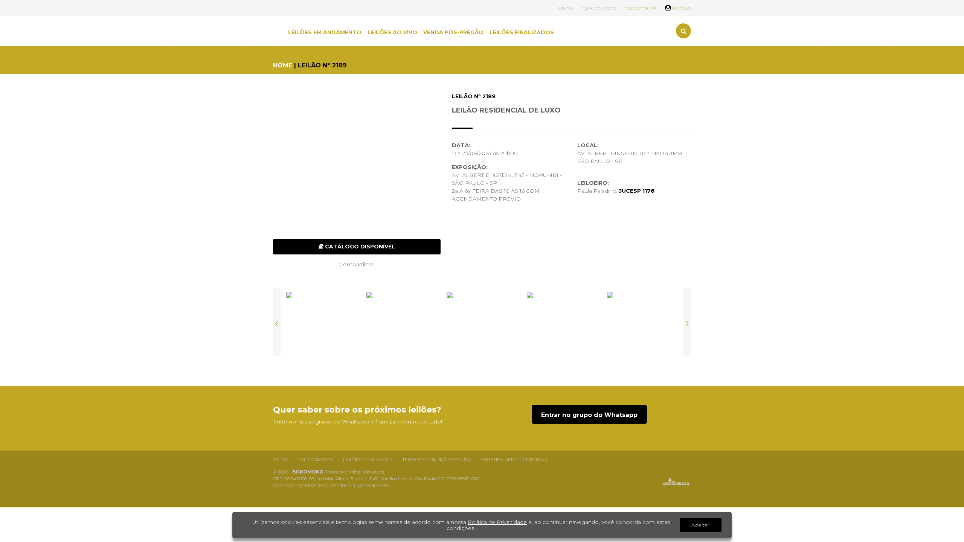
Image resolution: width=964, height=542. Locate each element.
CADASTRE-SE (640, 8)
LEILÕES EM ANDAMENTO (325, 32)
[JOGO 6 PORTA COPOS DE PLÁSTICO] (482, 322)
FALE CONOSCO (598, 8)
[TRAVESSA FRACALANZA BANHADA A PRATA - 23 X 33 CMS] (321, 322)
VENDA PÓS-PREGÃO (453, 32)
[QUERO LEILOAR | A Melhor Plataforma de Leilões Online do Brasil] (676, 482)
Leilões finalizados (367, 459)
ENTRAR (681, 8)
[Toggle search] (683, 30)
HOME (282, 65)
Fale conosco (315, 459)
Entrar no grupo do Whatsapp (589, 415)
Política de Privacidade (497, 522)
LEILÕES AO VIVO (392, 32)
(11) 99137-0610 (311, 485)
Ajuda (280, 459)
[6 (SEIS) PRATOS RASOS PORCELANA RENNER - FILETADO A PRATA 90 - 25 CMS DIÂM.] (402, 322)
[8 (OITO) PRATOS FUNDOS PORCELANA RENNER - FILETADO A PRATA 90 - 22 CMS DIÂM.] (642, 322)
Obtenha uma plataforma (514, 459)
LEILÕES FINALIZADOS (522, 32)
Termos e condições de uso (436, 459)
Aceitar (700, 525)
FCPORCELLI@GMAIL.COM (358, 485)
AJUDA (565, 8)
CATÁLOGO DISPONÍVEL (359, 246)
